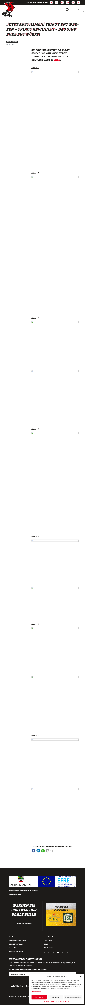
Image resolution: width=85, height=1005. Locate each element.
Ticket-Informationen (17, 940)
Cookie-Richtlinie (49, 1001)
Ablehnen (55, 997)
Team (11, 937)
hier (57, 60)
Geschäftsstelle (15, 944)
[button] (81, 977)
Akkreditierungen (16, 951)
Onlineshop (48, 948)
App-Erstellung (15, 894)
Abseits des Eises (12, 41)
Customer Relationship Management (23, 891)
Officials (12, 948)
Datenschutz (58, 1001)
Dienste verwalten (36, 991)
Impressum (66, 1001)
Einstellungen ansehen (73, 997)
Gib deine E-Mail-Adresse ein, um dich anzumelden (28, 969)
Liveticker (48, 940)
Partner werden (24, 923)
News (46, 944)
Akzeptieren (39, 997)
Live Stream (48, 937)
